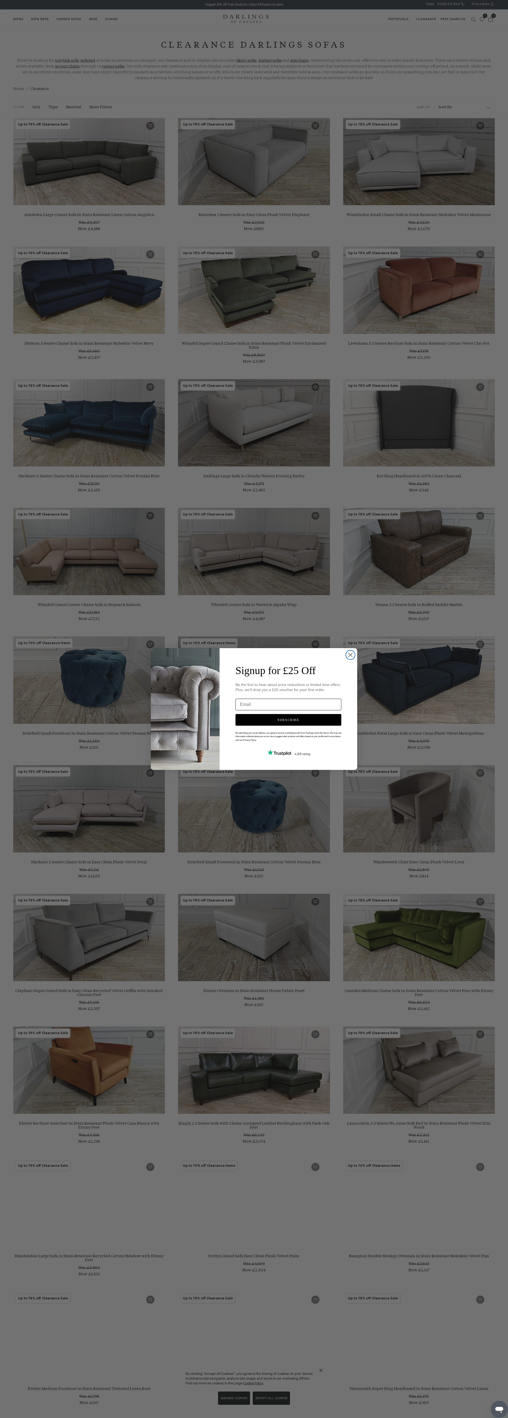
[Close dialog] (350, 654)
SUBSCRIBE (288, 720)
